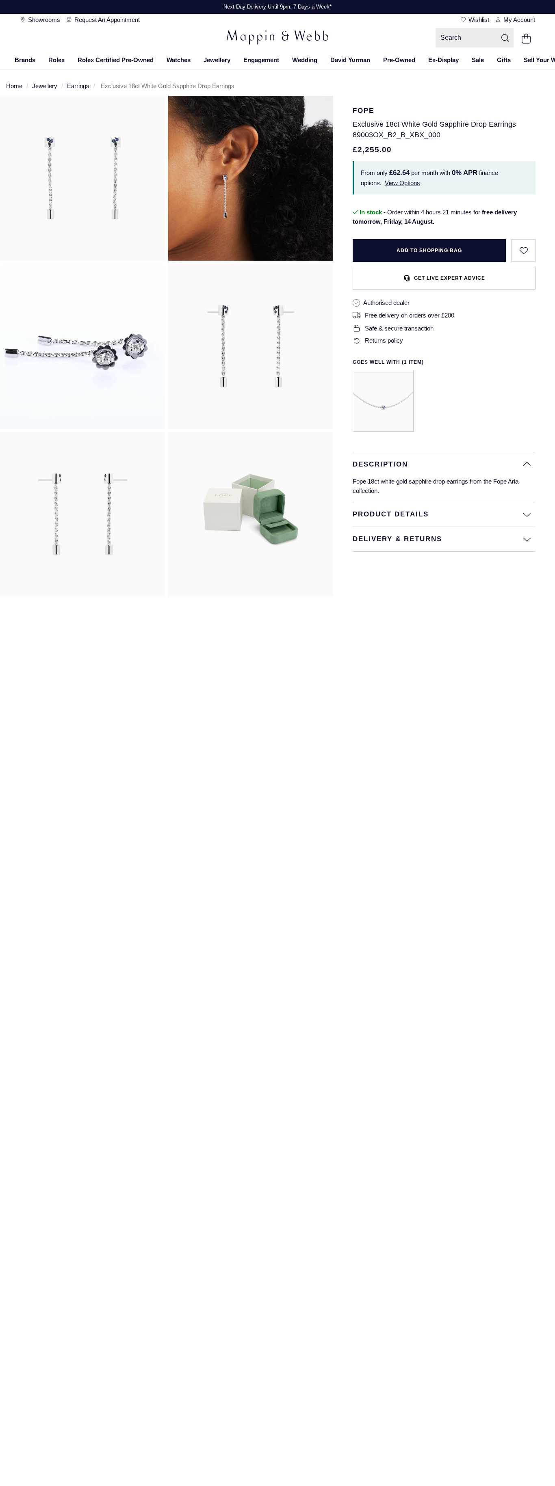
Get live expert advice (449, 278)
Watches (179, 59)
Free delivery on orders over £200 (409, 315)
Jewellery (217, 59)
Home (14, 85)
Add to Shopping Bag (429, 250)
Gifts (504, 59)
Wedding (304, 59)
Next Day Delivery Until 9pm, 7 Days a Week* (277, 7)
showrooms (43, 19)
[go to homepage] (277, 38)
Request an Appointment (106, 19)
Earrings (78, 85)
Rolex (56, 59)
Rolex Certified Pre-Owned (116, 59)
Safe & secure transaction (399, 328)
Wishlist (478, 19)
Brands (25, 59)
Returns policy (384, 340)
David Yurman (350, 59)
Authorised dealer (386, 302)
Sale (478, 59)
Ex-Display (443, 59)
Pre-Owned (399, 59)
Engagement (261, 59)
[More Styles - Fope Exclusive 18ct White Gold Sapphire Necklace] (383, 401)
